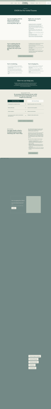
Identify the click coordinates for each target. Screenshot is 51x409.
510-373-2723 (28, 0)
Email (31, 0)
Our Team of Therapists (33, 359)
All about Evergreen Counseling (35, 356)
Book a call (33, 0)
